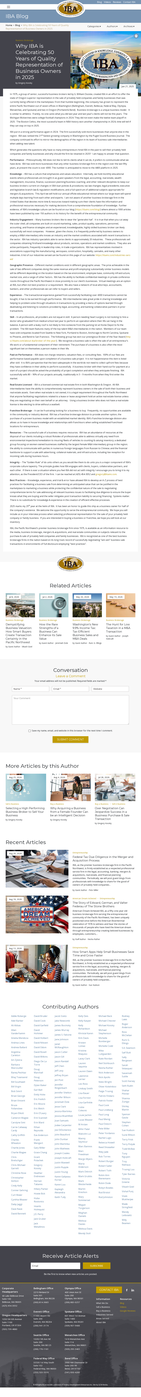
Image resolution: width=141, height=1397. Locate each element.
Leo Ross (83, 1083)
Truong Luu (128, 1169)
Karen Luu (60, 1184)
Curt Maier (16, 1194)
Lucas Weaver (85, 1119)
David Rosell (40, 1052)
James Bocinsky (63, 1025)
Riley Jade (103, 1151)
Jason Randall (62, 1061)
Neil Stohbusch (106, 1063)
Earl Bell (38, 1089)
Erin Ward (39, 1122)
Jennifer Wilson (62, 1097)
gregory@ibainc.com (106, 474)
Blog (17, 25)
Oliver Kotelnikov (107, 1086)
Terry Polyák (128, 1144)
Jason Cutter (61, 1052)
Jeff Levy (59, 1070)
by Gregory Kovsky (24, 83)
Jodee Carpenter (63, 1125)
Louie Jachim (84, 1115)
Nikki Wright (105, 1081)
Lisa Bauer (83, 1093)
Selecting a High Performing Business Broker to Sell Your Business (25, 812)
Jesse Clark (60, 1106)
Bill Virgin (16, 1086)
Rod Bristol (104, 1192)
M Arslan (83, 1124)
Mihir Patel (84, 1129)
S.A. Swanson (128, 1047)
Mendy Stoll (84, 1233)
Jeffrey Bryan (61, 1075)
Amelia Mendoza (19, 1038)
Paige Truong (106, 1091)
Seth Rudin (127, 1085)
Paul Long (104, 1114)
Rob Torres (104, 1156)
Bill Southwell (18, 1081)
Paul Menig (104, 1119)
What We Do (102, 1303)
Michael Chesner (107, 1020)
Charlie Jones (18, 1147)
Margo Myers (85, 1159)
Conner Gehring (19, 1190)
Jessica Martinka (63, 1111)
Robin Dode (105, 1183)
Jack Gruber (40, 1218)
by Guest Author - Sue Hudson (86, 985)
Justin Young (61, 1171)
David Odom (40, 1047)
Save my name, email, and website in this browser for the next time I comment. (72, 730)
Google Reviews (127, 1310)
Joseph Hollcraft (63, 1157)
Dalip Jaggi (16, 1204)
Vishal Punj (127, 1191)
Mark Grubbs (85, 1176)
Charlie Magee (18, 1152)
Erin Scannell (40, 1117)
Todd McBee (128, 1148)
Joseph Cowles (62, 1153)
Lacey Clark (84, 1058)
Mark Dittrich (85, 1171)
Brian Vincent (18, 1100)
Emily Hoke (39, 1094)
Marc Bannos (85, 1146)
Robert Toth (105, 1170)
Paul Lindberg (106, 1109)
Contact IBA (109, 1290)
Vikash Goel (128, 1186)
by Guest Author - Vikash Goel (19, 646)
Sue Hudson (128, 1130)
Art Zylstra (16, 1059)
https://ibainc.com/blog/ (88, 209)
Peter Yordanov (107, 1133)
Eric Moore (39, 1103)
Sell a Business (103, 1307)
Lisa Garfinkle (85, 1102)
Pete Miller (104, 1128)
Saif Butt (126, 1052)
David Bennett (18, 1213)
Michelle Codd (106, 1045)
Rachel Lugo (105, 1137)
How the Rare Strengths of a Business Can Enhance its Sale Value (50, 631)
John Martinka (62, 1143)
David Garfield (41, 1025)
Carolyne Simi (18, 1122)
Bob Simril (16, 1091)
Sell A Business (12, 804)
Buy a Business (57, 804)
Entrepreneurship (80, 852)
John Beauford (62, 1134)
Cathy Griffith (18, 1135)
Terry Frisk (127, 1139)
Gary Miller (39, 1147)
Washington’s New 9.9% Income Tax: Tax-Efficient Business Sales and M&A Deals (85, 631)
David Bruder (41, 1016)
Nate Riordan (105, 1058)
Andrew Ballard (19, 1047)
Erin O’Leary (40, 1113)
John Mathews (62, 1148)
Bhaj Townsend (19, 1077)
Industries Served (104, 1314)
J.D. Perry (38, 1214)
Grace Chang (40, 1152)
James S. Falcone (63, 1034)
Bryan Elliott (17, 1113)
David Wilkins (41, 1056)
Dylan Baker (40, 1085)
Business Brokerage (24, 40)
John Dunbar (61, 1139)
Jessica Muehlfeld (64, 1115)
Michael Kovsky (106, 1025)
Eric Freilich (39, 1099)
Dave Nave (16, 1208)
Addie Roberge (18, 1016)
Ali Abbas (16, 1025)
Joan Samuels (62, 1120)
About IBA (101, 1322)
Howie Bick (39, 1193)
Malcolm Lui (84, 1133)
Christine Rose (18, 1173)
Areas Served (102, 1318)
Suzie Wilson (128, 1134)
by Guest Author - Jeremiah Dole (53, 643)
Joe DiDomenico (63, 1129)
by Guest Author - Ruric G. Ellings (87, 643)
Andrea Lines (18, 1042)
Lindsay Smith (85, 1088)
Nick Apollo (104, 1077)
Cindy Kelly (16, 1185)
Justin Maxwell (62, 1162)
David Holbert (41, 1038)
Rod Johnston (106, 1197)
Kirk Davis (83, 1038)
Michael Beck (105, 1016)
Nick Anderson (106, 1072)
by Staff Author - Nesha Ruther (86, 939)
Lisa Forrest (84, 1097)
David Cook (40, 1020)
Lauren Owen (85, 1071)
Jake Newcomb (62, 1020)
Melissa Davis (85, 1228)
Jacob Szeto (61, 1016)
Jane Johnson (61, 1039)
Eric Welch (39, 1108)
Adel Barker (17, 1020)
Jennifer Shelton (63, 1092)
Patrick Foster (106, 1100)
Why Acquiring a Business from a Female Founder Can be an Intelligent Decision (69, 812)
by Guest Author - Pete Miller (85, 890)
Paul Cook (104, 1105)
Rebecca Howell (107, 1142)
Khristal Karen (85, 1033)
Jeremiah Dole (62, 1101)
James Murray (62, 1030)
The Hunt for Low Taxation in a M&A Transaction (118, 628)
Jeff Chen (59, 1066)
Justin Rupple (61, 1167)
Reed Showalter (107, 1147)
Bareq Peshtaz (18, 1072)
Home (9, 25)
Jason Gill (59, 1056)
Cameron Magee (19, 1117)
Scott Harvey (128, 1081)
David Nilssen (41, 1042)
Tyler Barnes (128, 1174)
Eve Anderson (41, 1135)
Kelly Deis (83, 1016)
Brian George (18, 1095)
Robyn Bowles (106, 1187)
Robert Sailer (105, 1165)
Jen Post (59, 1079)
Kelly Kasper (84, 1020)
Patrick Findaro (106, 1095)
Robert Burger (106, 1161)
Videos (123, 1307)
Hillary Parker (41, 1188)
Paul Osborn (105, 1123)
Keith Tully (60, 1197)
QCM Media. (103, 1385)
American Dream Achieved (84, 898)
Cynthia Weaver (19, 1199)
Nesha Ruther (106, 1067)
